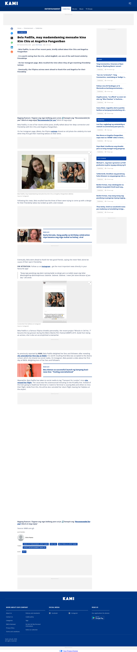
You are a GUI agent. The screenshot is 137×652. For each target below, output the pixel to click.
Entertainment (52, 9)
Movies (74, 9)
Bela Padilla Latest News (68, 544)
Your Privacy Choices (70, 651)
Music (81, 9)
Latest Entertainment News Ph (34, 547)
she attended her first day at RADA (32, 356)
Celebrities (66, 9)
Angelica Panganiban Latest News (35, 544)
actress (54, 131)
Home (19, 28)
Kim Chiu (53, 544)
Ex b (24, 552)
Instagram (46, 266)
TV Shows (89, 9)
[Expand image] (90, 153)
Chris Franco (39, 45)
